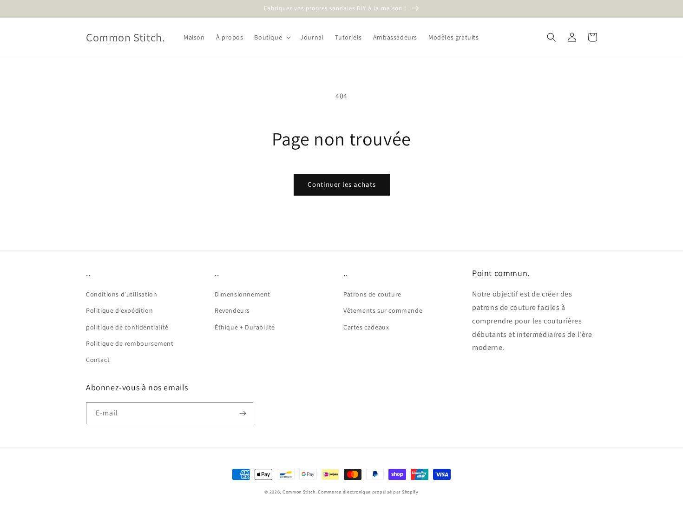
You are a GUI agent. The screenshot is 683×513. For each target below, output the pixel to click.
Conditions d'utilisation (121, 294)
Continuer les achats (342, 184)
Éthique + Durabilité (245, 327)
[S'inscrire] (242, 413)
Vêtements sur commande (382, 310)
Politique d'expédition (119, 310)
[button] (272, 37)
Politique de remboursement (130, 343)
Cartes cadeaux (366, 327)
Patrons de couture (372, 294)
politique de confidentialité (127, 327)
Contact (98, 359)
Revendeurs (232, 310)
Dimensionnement (242, 294)
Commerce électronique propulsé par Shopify (368, 492)
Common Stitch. (299, 492)
